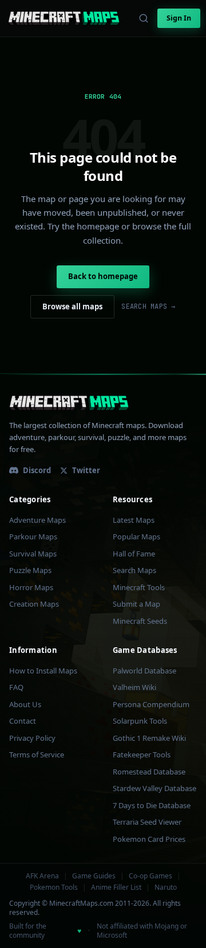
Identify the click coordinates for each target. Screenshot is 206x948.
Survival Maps (33, 553)
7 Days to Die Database (152, 805)
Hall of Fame (134, 553)
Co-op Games (150, 876)
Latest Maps (133, 520)
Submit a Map (136, 604)
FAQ (16, 687)
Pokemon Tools (54, 887)
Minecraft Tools (139, 587)
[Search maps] (143, 18)
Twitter (86, 470)
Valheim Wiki (134, 687)
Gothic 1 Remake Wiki (149, 738)
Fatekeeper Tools (142, 754)
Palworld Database (144, 670)
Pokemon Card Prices (149, 839)
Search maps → (148, 306)
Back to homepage (103, 276)
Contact (22, 721)
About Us (25, 704)
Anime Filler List (116, 887)
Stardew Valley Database (154, 788)
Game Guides (94, 876)
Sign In (179, 18)
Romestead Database (149, 772)
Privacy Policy (32, 738)
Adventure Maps (37, 520)
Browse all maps (72, 306)
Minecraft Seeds (140, 621)
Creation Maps (34, 604)
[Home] (64, 18)
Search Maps (134, 570)
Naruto (165, 887)
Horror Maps (31, 587)
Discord (37, 470)
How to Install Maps (43, 670)
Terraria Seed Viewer (147, 822)
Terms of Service (36, 754)
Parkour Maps (33, 536)
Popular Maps (136, 536)
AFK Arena (42, 876)
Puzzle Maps (30, 570)
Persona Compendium (151, 704)
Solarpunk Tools (140, 721)
